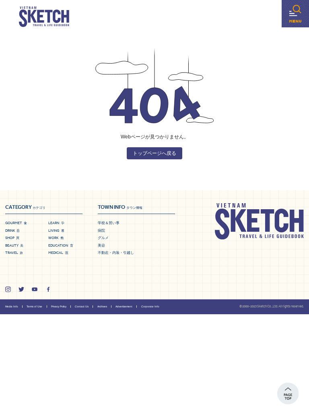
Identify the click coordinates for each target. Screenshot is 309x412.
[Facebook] (48, 289)
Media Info (11, 306)
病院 (101, 231)
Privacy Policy (58, 306)
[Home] (44, 16)
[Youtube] (34, 289)
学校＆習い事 (108, 223)
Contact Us (82, 306)
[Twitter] (21, 289)
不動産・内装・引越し (116, 253)
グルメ (103, 238)
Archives (102, 306)
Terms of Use (34, 306)
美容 (101, 245)
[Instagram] (8, 289)
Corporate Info (150, 306)
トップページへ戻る (154, 153)
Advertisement (123, 306)
